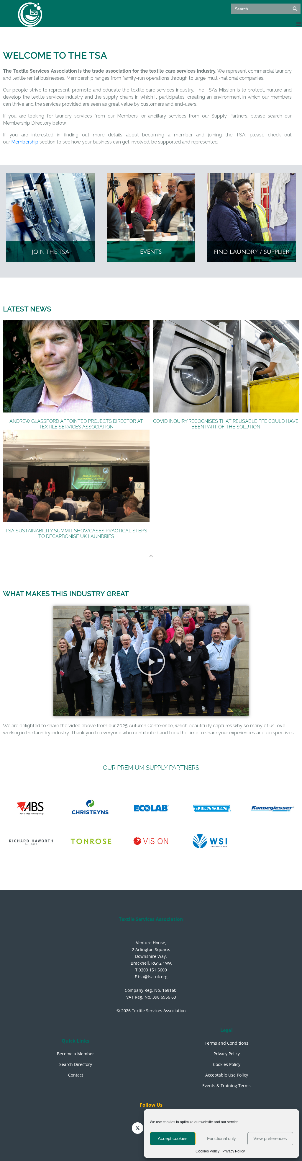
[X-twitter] (137, 1128)
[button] (151, 661)
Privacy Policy (233, 1151)
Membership (24, 142)
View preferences (270, 1138)
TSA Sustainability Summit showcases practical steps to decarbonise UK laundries (76, 533)
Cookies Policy (207, 1151)
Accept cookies (173, 1138)
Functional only (221, 1138)
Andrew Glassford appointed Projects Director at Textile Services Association (76, 424)
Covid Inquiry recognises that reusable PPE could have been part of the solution (225, 424)
